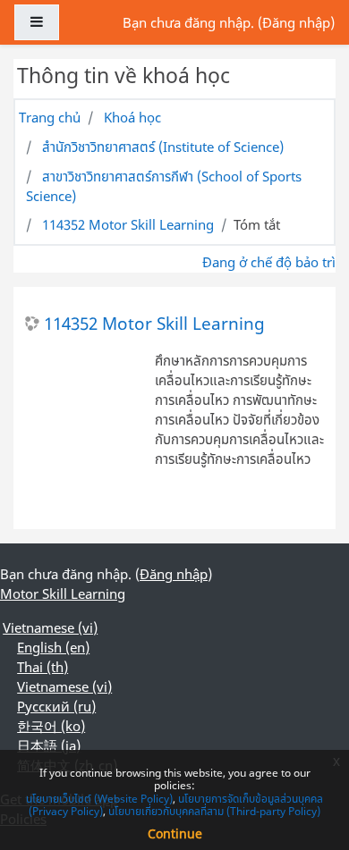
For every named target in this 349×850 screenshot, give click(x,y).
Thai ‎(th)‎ (42, 667)
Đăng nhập (296, 22)
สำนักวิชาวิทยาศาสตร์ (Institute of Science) (163, 147)
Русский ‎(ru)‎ (56, 706)
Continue (175, 833)
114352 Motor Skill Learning (128, 224)
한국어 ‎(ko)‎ (51, 726)
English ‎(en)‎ (53, 647)
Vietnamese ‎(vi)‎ (50, 627)
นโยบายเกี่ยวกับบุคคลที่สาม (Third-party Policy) (214, 811)
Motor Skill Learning (62, 593)
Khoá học (132, 117)
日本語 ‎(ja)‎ (49, 745)
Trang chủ (50, 117)
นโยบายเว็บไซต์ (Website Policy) (99, 798)
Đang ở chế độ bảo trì (269, 262)
